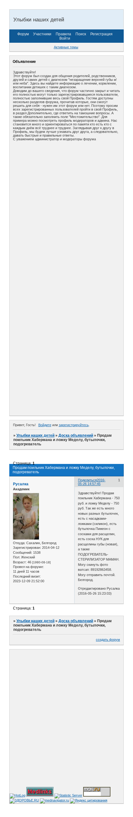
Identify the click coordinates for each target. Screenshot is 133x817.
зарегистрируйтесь (74, 425)
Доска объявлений (75, 435)
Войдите (44, 425)
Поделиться (87, 480)
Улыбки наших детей (35, 435)
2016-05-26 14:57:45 (91, 482)
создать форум (108, 639)
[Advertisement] (66, 211)
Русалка (20, 484)
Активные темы (66, 47)
